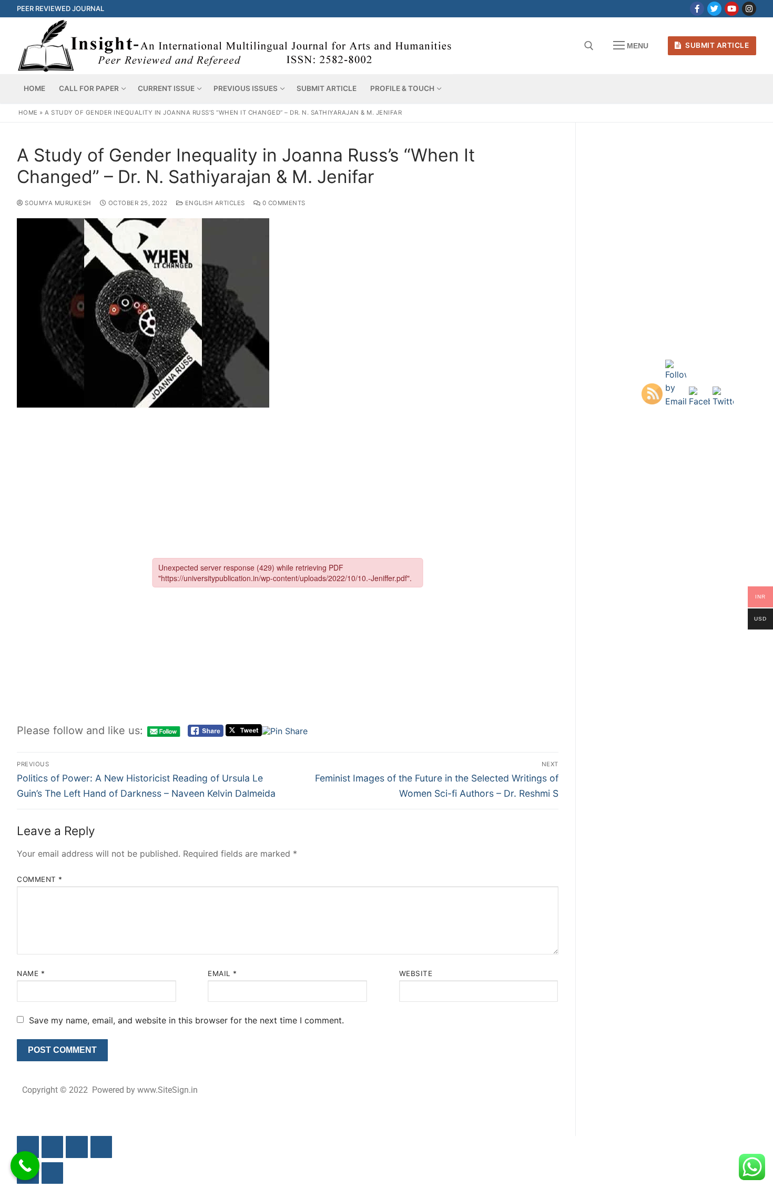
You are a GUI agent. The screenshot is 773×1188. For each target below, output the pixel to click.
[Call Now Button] (25, 1165)
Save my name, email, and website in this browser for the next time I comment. (186, 1020)
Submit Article (716, 45)
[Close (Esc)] (101, 1147)
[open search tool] (589, 45)
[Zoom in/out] (28, 1147)
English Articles (214, 203)
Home (28, 112)
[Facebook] (697, 9)
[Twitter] (714, 9)
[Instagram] (749, 9)
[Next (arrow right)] (53, 1173)
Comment (40, 879)
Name (31, 973)
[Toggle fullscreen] (53, 1147)
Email (222, 973)
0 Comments (283, 203)
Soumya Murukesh (57, 203)
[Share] (77, 1147)
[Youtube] (732, 9)
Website (416, 973)
